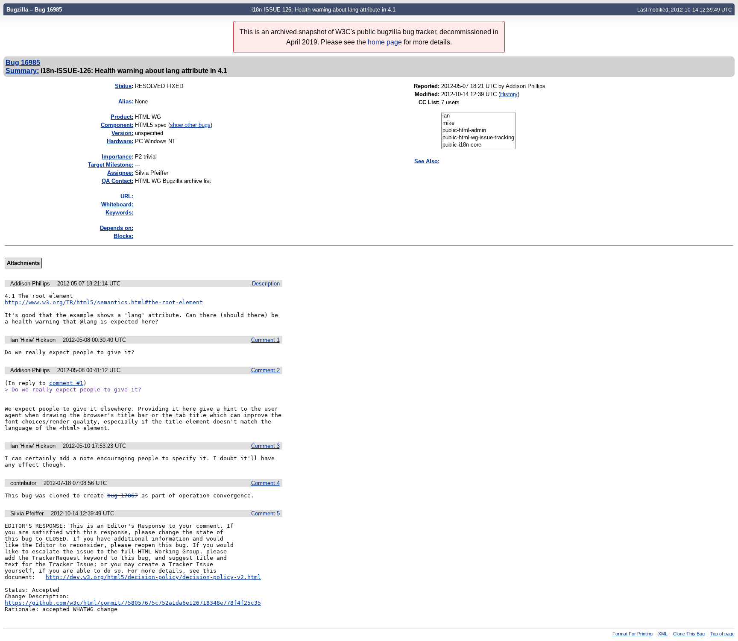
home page (385, 42)
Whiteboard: (117, 204)
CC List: (429, 102)
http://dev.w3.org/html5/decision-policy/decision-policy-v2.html (153, 577)
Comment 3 (265, 446)
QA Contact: (117, 181)
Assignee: (120, 173)
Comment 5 (265, 513)
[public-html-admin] (478, 130)
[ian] (478, 116)
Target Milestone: (110, 165)
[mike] (478, 123)
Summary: (22, 70)
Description (266, 283)
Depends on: (116, 228)
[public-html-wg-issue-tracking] (478, 137)
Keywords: (119, 212)
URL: (126, 196)
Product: (122, 117)
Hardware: (120, 141)
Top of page (722, 633)
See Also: (426, 161)
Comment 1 (265, 340)
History (509, 94)
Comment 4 (265, 483)
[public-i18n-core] (478, 145)
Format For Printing (632, 633)
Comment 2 (265, 370)
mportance (117, 156)
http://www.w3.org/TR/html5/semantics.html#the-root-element (104, 302)
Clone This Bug (689, 633)
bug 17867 (122, 495)
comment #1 (66, 383)
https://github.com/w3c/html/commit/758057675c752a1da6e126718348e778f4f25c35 (133, 603)
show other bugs (190, 125)
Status (123, 86)
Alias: (125, 101)
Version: (122, 133)
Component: (117, 125)
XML (663, 633)
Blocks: (123, 236)
